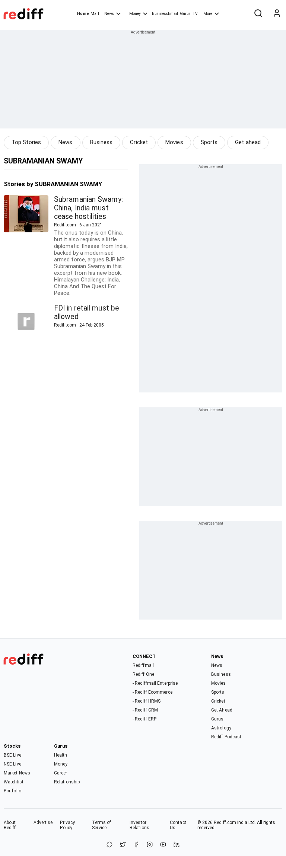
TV (195, 13)
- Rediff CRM (145, 710)
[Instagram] (150, 845)
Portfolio (12, 790)
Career (60, 773)
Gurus (185, 13)
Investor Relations (139, 825)
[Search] (258, 14)
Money (135, 13)
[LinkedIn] (176, 845)
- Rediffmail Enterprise (155, 683)
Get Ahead (221, 710)
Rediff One (143, 674)
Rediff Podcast (226, 736)
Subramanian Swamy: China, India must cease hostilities (88, 208)
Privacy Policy (67, 825)
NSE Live (12, 764)
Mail (94, 13)
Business (101, 142)
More (207, 13)
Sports (209, 142)
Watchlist (13, 782)
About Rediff (10, 825)
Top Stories (26, 142)
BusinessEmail (165, 13)
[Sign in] (276, 14)
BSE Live (12, 755)
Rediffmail (143, 665)
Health (60, 755)
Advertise (43, 822)
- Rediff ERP (144, 719)
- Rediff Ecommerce (152, 692)
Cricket (139, 142)
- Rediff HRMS (147, 701)
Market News (17, 773)
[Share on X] (123, 845)
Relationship (67, 782)
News (109, 13)
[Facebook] (136, 845)
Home (83, 13)
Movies (174, 142)
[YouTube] (163, 845)
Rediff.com (225, 822)
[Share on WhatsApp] (109, 845)
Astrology (221, 728)
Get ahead (248, 142)
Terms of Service (101, 825)
